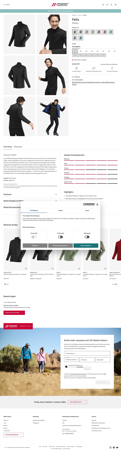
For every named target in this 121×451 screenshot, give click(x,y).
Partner (5, 428)
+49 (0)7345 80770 (69, 433)
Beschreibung (8, 147)
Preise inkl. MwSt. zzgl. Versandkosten (109, 64)
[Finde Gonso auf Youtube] (117, 447)
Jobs (5, 423)
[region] (36, 75)
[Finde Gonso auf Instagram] (110, 447)
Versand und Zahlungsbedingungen (71, 425)
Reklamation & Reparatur (98, 423)
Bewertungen (18, 147)
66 (87, 55)
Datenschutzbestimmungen (78, 374)
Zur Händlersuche (76, 402)
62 (76, 55)
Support (94, 420)
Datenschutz (51, 446)
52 (92, 51)
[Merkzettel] (107, 4)
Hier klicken (80, 367)
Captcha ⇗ (87, 369)
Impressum (44, 446)
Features (7, 194)
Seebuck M (33, 272)
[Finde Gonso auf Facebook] (114, 447)
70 (98, 55)
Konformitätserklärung (56, 448)
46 (76, 51)
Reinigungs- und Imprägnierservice (101, 428)
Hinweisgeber (79, 446)
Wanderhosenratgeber (39, 420)
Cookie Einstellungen (60, 446)
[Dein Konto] (111, 4)
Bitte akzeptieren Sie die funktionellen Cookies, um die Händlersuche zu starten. (93, 83)
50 (86, 51)
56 (103, 51)
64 (81, 55)
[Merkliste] (26, 269)
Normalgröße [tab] (76, 47)
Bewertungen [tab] (10, 296)
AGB (105, 374)
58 (109, 51)
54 (97, 51)
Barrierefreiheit (66, 448)
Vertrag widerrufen (11, 435)
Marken (5, 425)
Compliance (7, 431)
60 (114, 51)
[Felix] (19, 34)
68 (93, 55)
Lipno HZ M (7, 272)
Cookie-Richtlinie (71, 446)
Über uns (6, 420)
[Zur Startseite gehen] (60, 4)
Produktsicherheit (96, 431)
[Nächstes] (114, 284)
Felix (58, 272)
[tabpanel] (95, 53)
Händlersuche (95, 425)
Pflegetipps (36, 423)
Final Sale (65, 11)
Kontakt (64, 420)
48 (80, 51)
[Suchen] (103, 4)
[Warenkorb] (115, 4)
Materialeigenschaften (14, 200)
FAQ (63, 423)
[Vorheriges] (6, 284)
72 (104, 55)
